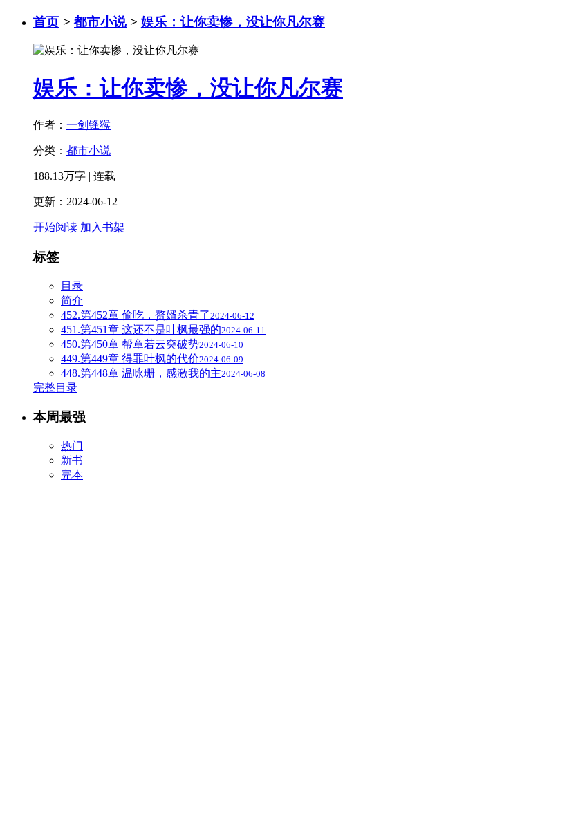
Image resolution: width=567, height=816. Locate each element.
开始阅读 (55, 227)
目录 (72, 286)
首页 (46, 22)
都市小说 (100, 22)
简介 (72, 300)
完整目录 (55, 387)
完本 (72, 475)
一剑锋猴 (88, 125)
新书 (72, 460)
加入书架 (102, 227)
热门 (72, 446)
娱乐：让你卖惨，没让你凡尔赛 (233, 22)
